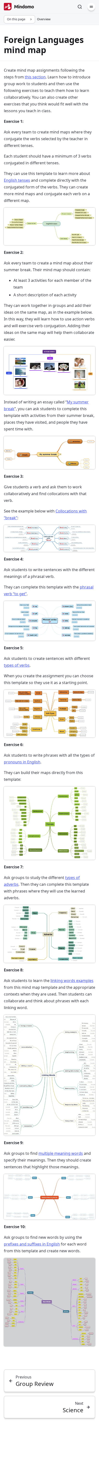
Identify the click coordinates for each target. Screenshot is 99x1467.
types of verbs (17, 665)
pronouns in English (22, 762)
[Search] (80, 7)
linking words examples (71, 980)
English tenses (17, 180)
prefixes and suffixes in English (32, 1244)
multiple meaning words (60, 1153)
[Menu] (91, 7)
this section (35, 77)
